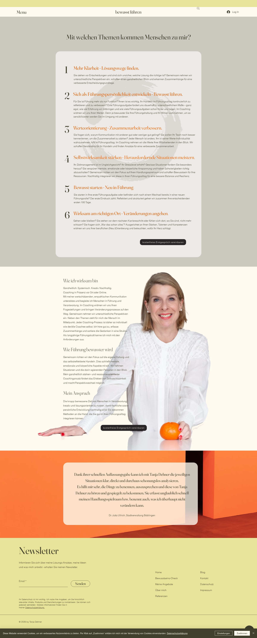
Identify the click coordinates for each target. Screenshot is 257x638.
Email (22, 581)
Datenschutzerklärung (177, 633)
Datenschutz (207, 584)
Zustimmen (242, 633)
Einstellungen (223, 633)
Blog (202, 572)
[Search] (198, 8)
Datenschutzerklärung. (35, 607)
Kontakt (204, 578)
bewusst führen (128, 12)
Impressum (206, 590)
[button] (23, 12)
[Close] (253, 633)
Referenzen (161, 596)
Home (158, 572)
